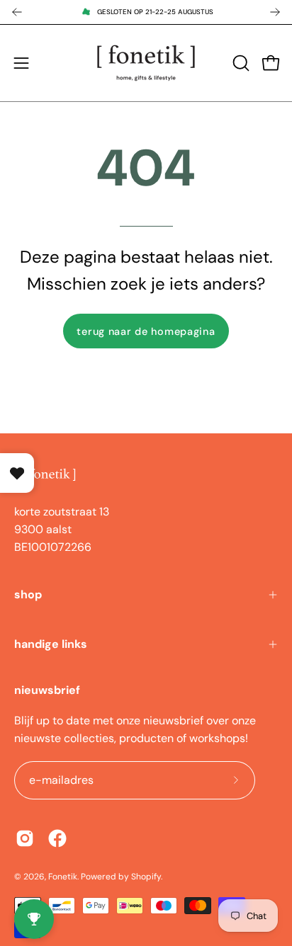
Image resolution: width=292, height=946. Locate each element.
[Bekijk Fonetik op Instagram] (24, 838)
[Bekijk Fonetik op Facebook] (57, 838)
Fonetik (62, 876)
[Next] (275, 12)
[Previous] (17, 12)
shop (28, 594)
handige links (50, 644)
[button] (239, 63)
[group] (146, 12)
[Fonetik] (146, 63)
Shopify (146, 876)
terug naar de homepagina (146, 331)
